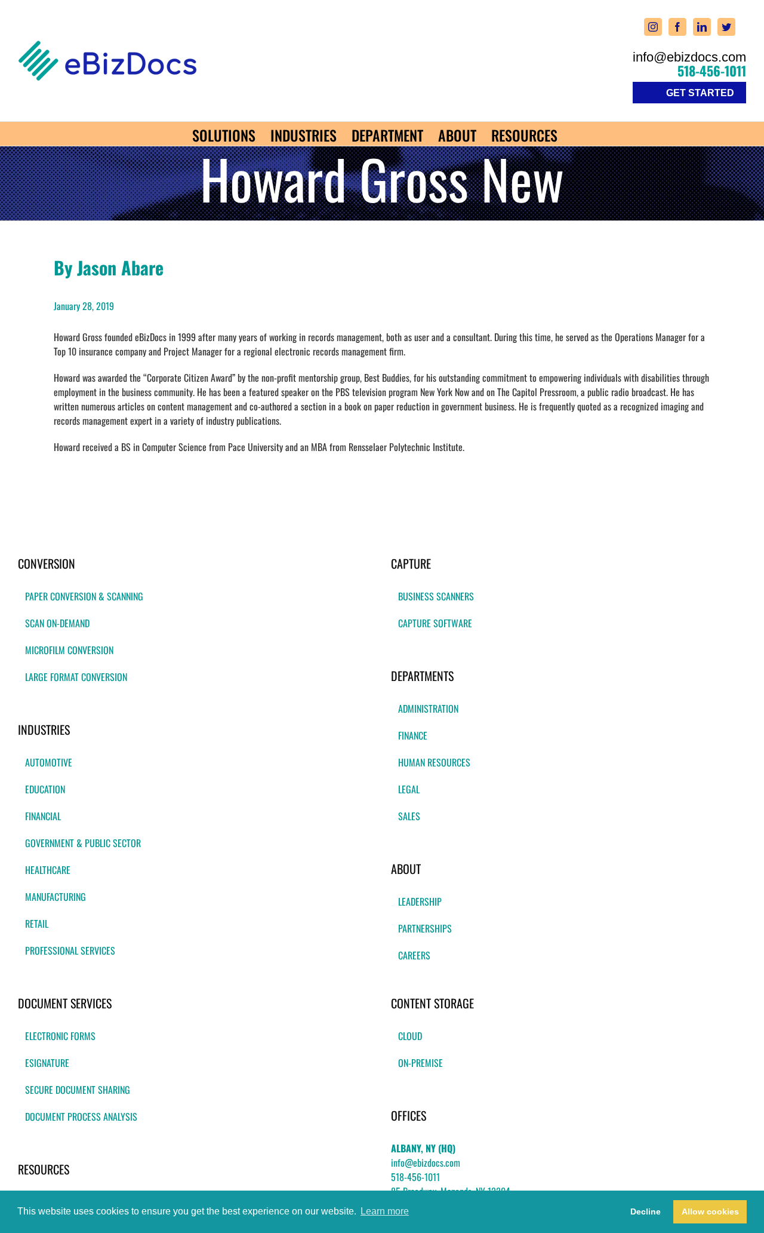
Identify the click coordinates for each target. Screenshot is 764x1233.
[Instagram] (653, 27)
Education (45, 789)
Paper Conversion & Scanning (84, 596)
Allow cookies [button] (710, 1211)
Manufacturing (55, 897)
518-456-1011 (711, 70)
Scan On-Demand (57, 623)
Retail (36, 923)
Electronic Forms (60, 1036)
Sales (409, 816)
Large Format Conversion (76, 677)
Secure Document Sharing (77, 1089)
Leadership (420, 901)
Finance (412, 735)
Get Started (700, 93)
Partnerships (425, 928)
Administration (428, 708)
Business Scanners (436, 596)
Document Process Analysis (81, 1116)
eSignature (47, 1063)
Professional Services (70, 950)
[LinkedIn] (702, 27)
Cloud (410, 1036)
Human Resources (434, 762)
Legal (409, 789)
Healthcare (47, 870)
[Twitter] (726, 27)
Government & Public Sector (83, 843)
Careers (414, 955)
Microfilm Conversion (69, 650)
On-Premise (420, 1063)
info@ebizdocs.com (689, 57)
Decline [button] (645, 1211)
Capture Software (435, 623)
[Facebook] (677, 27)
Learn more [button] (385, 1211)
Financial (43, 816)
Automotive (48, 762)
